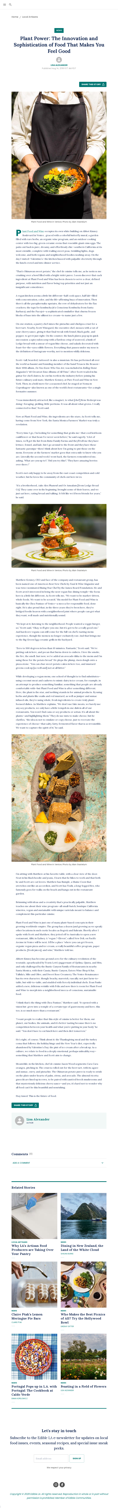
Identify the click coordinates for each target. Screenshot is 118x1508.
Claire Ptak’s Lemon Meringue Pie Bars (27, 1316)
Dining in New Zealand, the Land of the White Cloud (82, 1248)
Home (15, 17)
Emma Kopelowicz (19, 1398)
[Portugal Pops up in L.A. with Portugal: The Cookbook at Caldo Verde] (34, 1357)
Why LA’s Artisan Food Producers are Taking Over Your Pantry (33, 1250)
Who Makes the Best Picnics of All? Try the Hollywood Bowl (83, 1318)
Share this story (91, 84)
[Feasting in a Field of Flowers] (83, 1357)
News (59, 30)
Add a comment (21, 1162)
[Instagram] (55, 1484)
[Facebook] (62, 1484)
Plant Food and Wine (33, 231)
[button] (59, 1163)
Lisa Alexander (59, 65)
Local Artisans (30, 17)
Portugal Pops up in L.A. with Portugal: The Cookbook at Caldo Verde (34, 1390)
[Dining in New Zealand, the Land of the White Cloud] (83, 1216)
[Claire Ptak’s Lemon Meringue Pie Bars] (34, 1285)
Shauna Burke (67, 1253)
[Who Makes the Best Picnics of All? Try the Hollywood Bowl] (83, 1285)
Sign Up (77, 1458)
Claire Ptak (17, 1322)
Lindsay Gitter (67, 1326)
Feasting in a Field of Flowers (83, 1386)
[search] (10, 5)
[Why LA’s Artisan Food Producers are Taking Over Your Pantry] (34, 1216)
